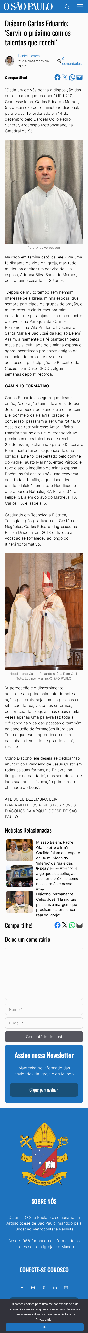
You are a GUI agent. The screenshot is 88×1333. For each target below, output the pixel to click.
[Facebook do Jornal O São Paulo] (22, 1287)
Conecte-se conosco (44, 1269)
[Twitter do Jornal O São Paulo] (44, 1287)
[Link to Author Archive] (9, 61)
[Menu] (80, 6)
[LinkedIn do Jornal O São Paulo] (55, 1287)
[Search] (67, 6)
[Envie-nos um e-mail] (66, 1287)
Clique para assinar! (44, 1089)
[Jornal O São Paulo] (28, 6)
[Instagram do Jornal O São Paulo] (33, 1287)
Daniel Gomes (29, 56)
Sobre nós (44, 1201)
